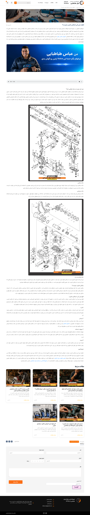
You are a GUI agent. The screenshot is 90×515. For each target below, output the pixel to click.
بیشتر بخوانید (80, 400)
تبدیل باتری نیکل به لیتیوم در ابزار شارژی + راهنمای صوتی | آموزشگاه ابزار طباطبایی (72, 424)
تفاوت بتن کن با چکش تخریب (74, 441)
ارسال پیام (15, 482)
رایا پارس (7, 513)
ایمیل (80, 458)
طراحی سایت (13, 513)
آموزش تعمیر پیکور (61, 36)
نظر (80, 466)
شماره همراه (41, 450)
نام (80, 450)
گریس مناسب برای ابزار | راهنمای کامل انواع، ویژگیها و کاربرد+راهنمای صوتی (72, 390)
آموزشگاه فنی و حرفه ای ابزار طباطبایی (38, 361)
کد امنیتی (79, 481)
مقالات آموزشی (78, 7)
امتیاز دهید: (41, 458)
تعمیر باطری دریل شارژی (60, 358)
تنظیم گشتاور (66, 323)
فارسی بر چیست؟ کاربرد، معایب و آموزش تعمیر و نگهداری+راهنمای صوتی (19, 390)
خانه (83, 7)
